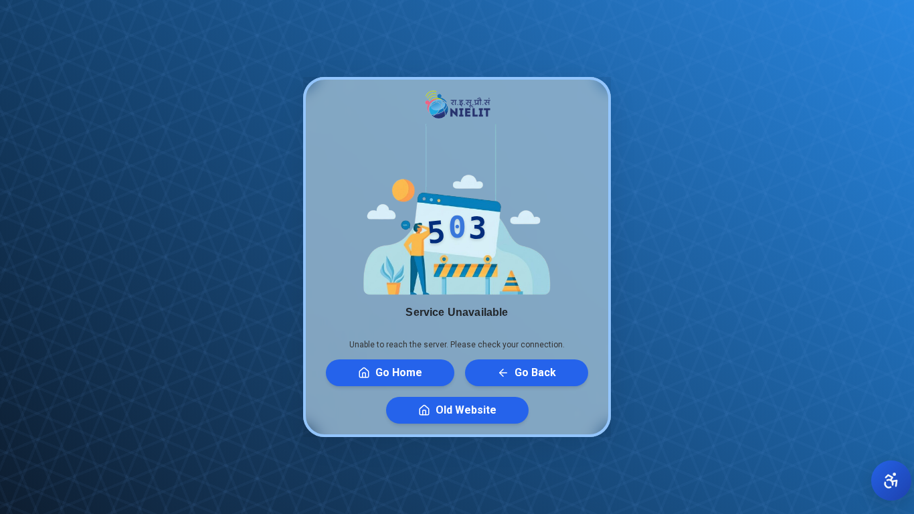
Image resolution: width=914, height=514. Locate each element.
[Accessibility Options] (891, 480)
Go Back (535, 372)
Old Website (466, 410)
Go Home (398, 372)
